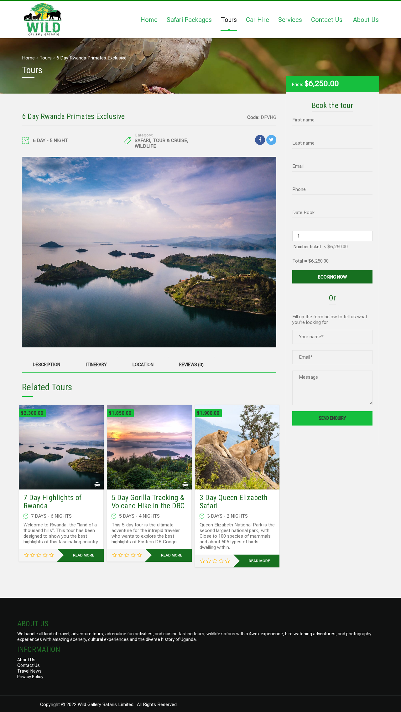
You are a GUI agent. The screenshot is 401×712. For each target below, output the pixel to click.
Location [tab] (143, 364)
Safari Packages (189, 19)
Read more (83, 555)
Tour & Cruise (170, 140)
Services (290, 19)
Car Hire (257, 19)
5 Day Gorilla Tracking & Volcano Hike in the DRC (148, 501)
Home (149, 19)
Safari (142, 140)
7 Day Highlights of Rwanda (52, 501)
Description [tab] (46, 364)
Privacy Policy (30, 676)
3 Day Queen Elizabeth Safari (234, 501)
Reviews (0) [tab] (191, 364)
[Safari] (97, 484)
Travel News (29, 671)
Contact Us (326, 19)
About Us (366, 19)
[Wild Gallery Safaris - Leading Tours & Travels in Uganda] (42, 18)
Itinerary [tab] (96, 364)
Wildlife (145, 146)
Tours (229, 19)
